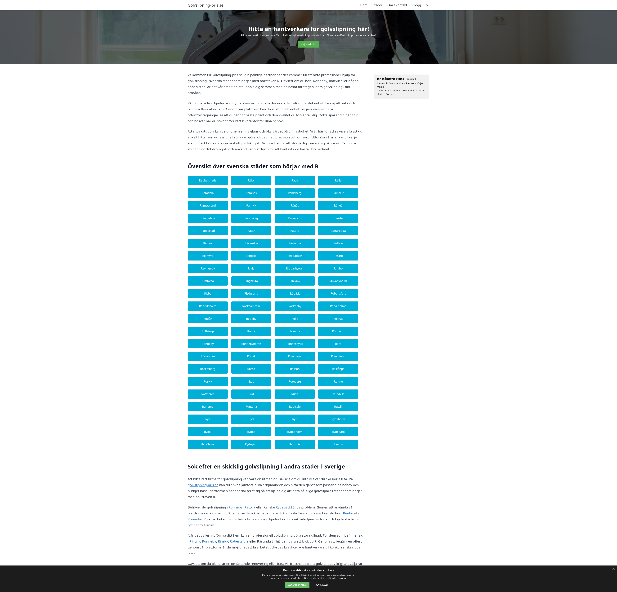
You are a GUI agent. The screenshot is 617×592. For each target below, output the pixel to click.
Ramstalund (208, 205)
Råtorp (294, 231)
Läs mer (342, 578)
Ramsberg (295, 193)
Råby (251, 180)
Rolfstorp (208, 331)
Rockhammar (251, 306)
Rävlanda (295, 243)
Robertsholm (207, 306)
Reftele (338, 243)
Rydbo (251, 432)
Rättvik (207, 243)
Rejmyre (207, 256)
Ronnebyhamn (251, 344)
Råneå (338, 205)
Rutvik (338, 406)
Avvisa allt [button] (322, 584)
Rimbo (338, 268)
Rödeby (251, 319)
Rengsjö (251, 256)
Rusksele (295, 406)
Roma (251, 331)
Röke (294, 319)
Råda (294, 180)
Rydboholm (295, 432)
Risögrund (251, 293)
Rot (251, 381)
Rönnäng (338, 331)
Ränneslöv (295, 218)
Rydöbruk (207, 444)
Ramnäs (251, 193)
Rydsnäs (294, 444)
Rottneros (207, 394)
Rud (251, 394)
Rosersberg (207, 369)
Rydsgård (251, 444)
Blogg (416, 5)
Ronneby (208, 344)
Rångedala (208, 218)
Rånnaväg (251, 218)
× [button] (613, 569)
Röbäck (295, 293)
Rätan (251, 231)
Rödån (207, 319)
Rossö (251, 369)
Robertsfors (338, 293)
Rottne (338, 381)
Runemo (208, 406)
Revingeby (208, 268)
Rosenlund (338, 356)
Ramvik (251, 205)
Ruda (294, 394)
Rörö (338, 344)
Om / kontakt (397, 5)
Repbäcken (294, 256)
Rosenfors (294, 356)
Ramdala (208, 193)
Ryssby (338, 444)
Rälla (338, 180)
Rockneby (294, 306)
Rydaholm (338, 419)
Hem (363, 5)
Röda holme (338, 306)
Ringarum (251, 281)
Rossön (295, 369)
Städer (377, 5)
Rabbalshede (207, 180)
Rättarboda (338, 231)
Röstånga (338, 369)
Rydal (207, 432)
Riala (251, 268)
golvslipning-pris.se (203, 485)
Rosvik (208, 381)
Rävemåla (251, 243)
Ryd (251, 419)
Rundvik (338, 394)
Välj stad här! (308, 44)
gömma (410, 78)
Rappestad (208, 231)
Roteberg (295, 381)
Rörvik (251, 356)
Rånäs (295, 205)
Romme (295, 331)
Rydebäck (338, 432)
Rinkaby (295, 281)
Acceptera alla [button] (297, 584)
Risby (207, 293)
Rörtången (208, 356)
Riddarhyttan (295, 268)
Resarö (338, 256)
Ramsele (338, 193)
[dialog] (308, 578)
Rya (207, 419)
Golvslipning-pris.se (206, 5)
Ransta (338, 218)
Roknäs (338, 319)
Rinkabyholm (338, 281)
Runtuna (251, 406)
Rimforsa (208, 281)
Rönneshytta (294, 344)
